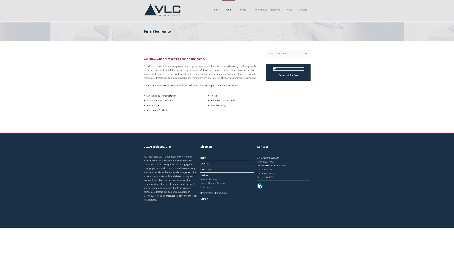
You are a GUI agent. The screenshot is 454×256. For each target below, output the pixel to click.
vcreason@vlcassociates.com (271, 165)
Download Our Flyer (288, 75)
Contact (303, 9)
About (228, 9)
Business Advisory (208, 179)
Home (215, 9)
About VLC (205, 163)
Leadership (205, 169)
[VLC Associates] (162, 16)
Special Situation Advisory (212, 183)
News (289, 9)
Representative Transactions (266, 9)
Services (242, 9)
